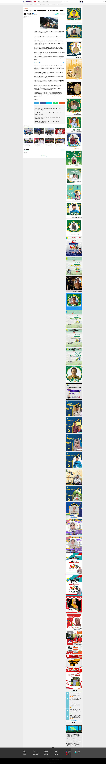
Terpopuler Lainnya (74, 720)
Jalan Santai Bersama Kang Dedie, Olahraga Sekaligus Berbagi (75, 705)
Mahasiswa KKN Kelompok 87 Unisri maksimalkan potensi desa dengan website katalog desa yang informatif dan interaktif (75, 716)
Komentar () (62, 13)
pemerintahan (44, 4)
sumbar (45, 755)
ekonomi (38, 4)
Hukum (30, 4)
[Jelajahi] (104, 2)
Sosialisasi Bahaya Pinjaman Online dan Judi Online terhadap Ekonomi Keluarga (75, 694)
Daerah (26, 4)
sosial (58, 4)
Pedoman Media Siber (51, 759)
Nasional (34, 4)
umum (61, 4)
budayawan (46, 751)
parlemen (24, 754)
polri (54, 4)
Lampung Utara (46, 750)
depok (56, 751)
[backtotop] (53, 748)
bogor (34, 751)
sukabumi (35, 755)
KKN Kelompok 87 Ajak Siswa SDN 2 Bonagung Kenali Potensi (75, 699)
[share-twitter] (56, 14)
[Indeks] (80, 1)
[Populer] (82, 1)
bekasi (24, 751)
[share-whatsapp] (58, 14)
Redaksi (45, 759)
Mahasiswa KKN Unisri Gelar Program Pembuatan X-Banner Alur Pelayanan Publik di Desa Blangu (75, 711)
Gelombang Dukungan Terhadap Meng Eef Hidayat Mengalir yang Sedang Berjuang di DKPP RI (73, 744)
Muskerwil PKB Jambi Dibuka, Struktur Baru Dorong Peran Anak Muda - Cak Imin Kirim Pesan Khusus (73, 735)
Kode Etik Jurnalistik (58, 759)
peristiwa (56, 754)
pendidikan (50, 4)
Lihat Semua (44, 155)
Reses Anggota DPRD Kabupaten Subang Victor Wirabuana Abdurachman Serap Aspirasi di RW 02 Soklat (74, 740)
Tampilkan (62, 149)
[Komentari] (62, 103)
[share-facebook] (53, 14)
